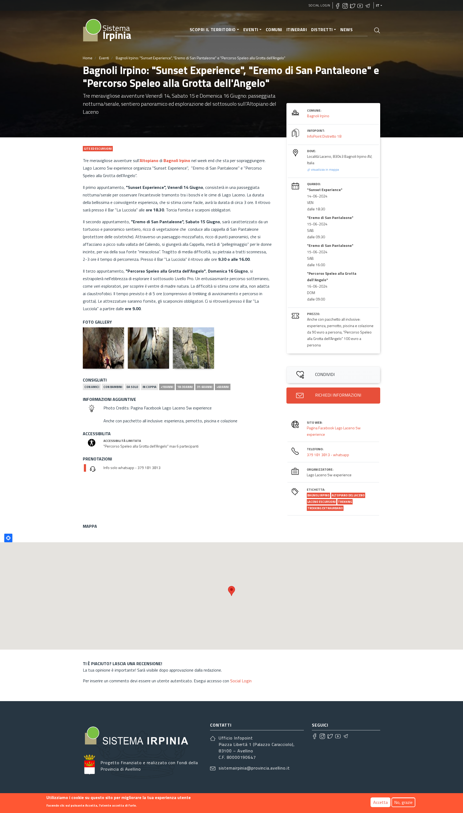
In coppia (149, 387)
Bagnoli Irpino (176, 160)
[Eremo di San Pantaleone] (193, 348)
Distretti (322, 29)
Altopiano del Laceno (348, 495)
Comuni (274, 29)
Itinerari (296, 29)
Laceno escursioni (321, 502)
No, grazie (403, 802)
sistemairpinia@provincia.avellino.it (254, 768)
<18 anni (167, 387)
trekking (345, 502)
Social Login (319, 5)
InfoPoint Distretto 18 (324, 136)
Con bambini (112, 387)
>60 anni (222, 387)
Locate (8, 538)
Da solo (132, 387)
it (378, 5)
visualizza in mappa (324, 169)
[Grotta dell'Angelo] (103, 348)
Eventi (250, 29)
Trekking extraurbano (325, 508)
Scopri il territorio (213, 29)
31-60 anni (204, 387)
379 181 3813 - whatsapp (328, 454)
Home (87, 58)
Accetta (380, 802)
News (346, 29)
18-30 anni (185, 387)
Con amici (91, 387)
